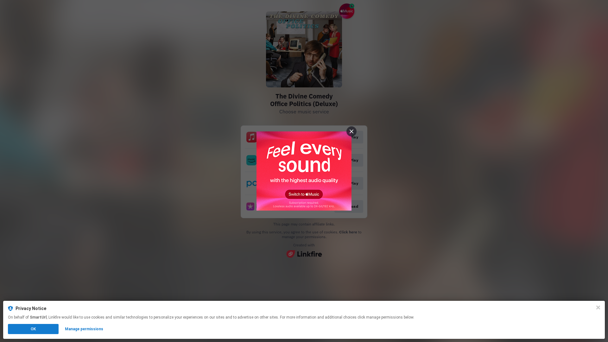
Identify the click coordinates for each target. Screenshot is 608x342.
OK (33, 329)
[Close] (598, 307)
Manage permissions (84, 329)
